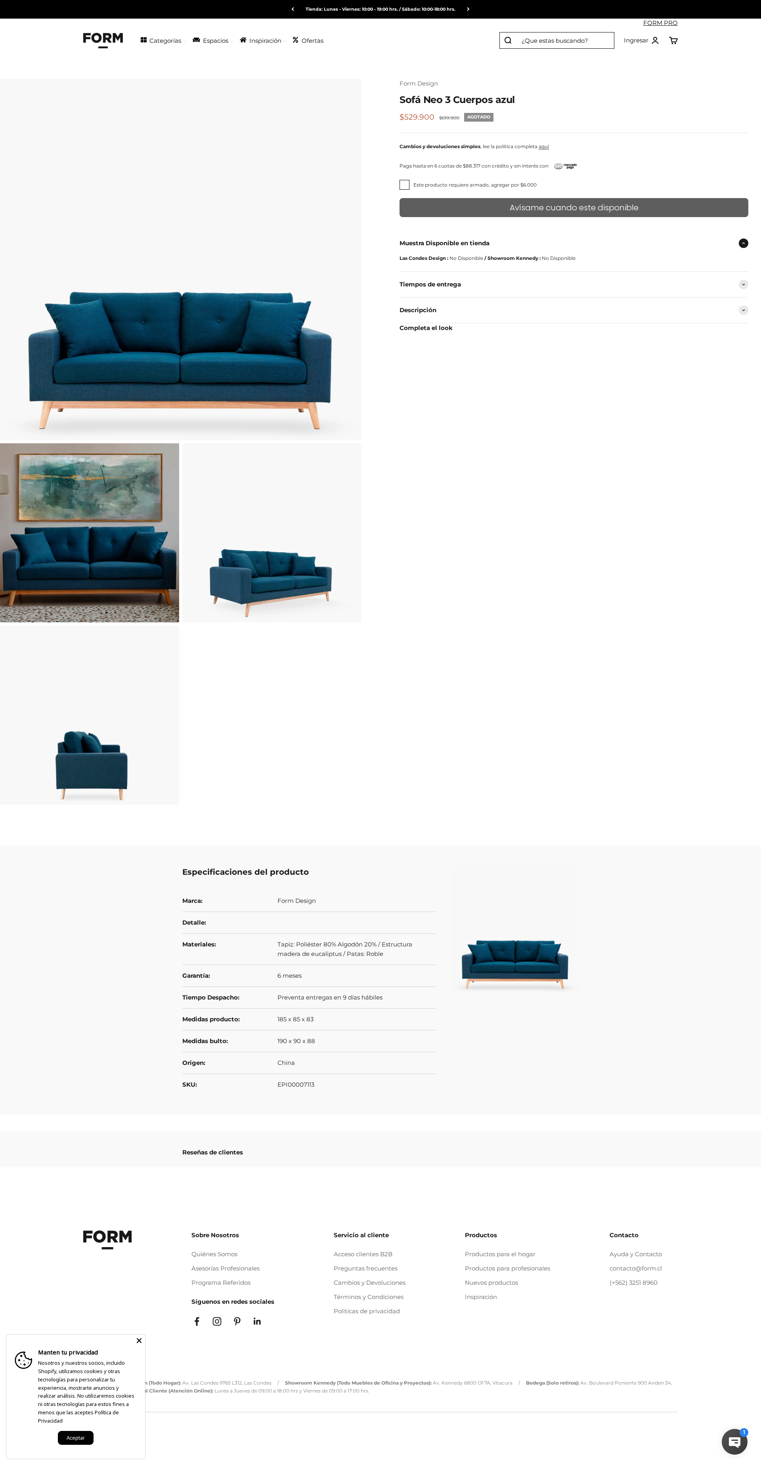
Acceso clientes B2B (363, 1254)
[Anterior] (292, 9)
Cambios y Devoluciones (369, 1282)
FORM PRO (660, 23)
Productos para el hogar (500, 1254)
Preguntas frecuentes (366, 1268)
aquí (544, 146)
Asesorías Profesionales (225, 1268)
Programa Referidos (220, 1282)
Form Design (419, 83)
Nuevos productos (491, 1282)
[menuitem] (163, 40)
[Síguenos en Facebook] (196, 1321)
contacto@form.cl (636, 1268)
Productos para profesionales (507, 1268)
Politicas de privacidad (367, 1311)
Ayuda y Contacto (636, 1254)
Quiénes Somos (214, 1254)
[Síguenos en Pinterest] (237, 1321)
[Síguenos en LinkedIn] (257, 1321)
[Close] (139, 1341)
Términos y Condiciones (368, 1297)
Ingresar (642, 40)
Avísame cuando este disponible (574, 207)
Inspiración (481, 1297)
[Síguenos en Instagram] (217, 1321)
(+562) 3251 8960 (634, 1282)
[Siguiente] (468, 9)
